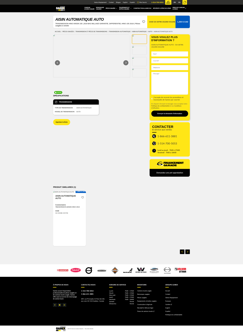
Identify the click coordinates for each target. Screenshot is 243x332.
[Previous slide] (182, 251)
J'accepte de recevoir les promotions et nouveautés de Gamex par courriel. (168, 99)
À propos (168, 301)
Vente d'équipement (100, 2)
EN (175, 2)
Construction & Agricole (142, 8)
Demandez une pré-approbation (169, 173)
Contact (111, 2)
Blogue (118, 2)
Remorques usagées (100, 8)
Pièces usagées (110, 8)
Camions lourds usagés (89, 8)
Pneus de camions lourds (179, 8)
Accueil (58, 31)
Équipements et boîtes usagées (124, 8)
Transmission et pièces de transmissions (91, 31)
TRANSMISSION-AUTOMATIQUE (120, 31)
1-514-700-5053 (157, 2)
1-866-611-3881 (167, 136)
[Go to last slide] (57, 62)
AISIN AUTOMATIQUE (139, 31)
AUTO (150, 31)
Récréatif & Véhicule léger (162, 8)
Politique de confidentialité (160, 106)
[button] (139, 39)
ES (179, 2)
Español (132, 2)
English (125, 2)
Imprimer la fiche (62, 122)
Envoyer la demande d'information (169, 113)
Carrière (167, 304)
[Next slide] (125, 62)
